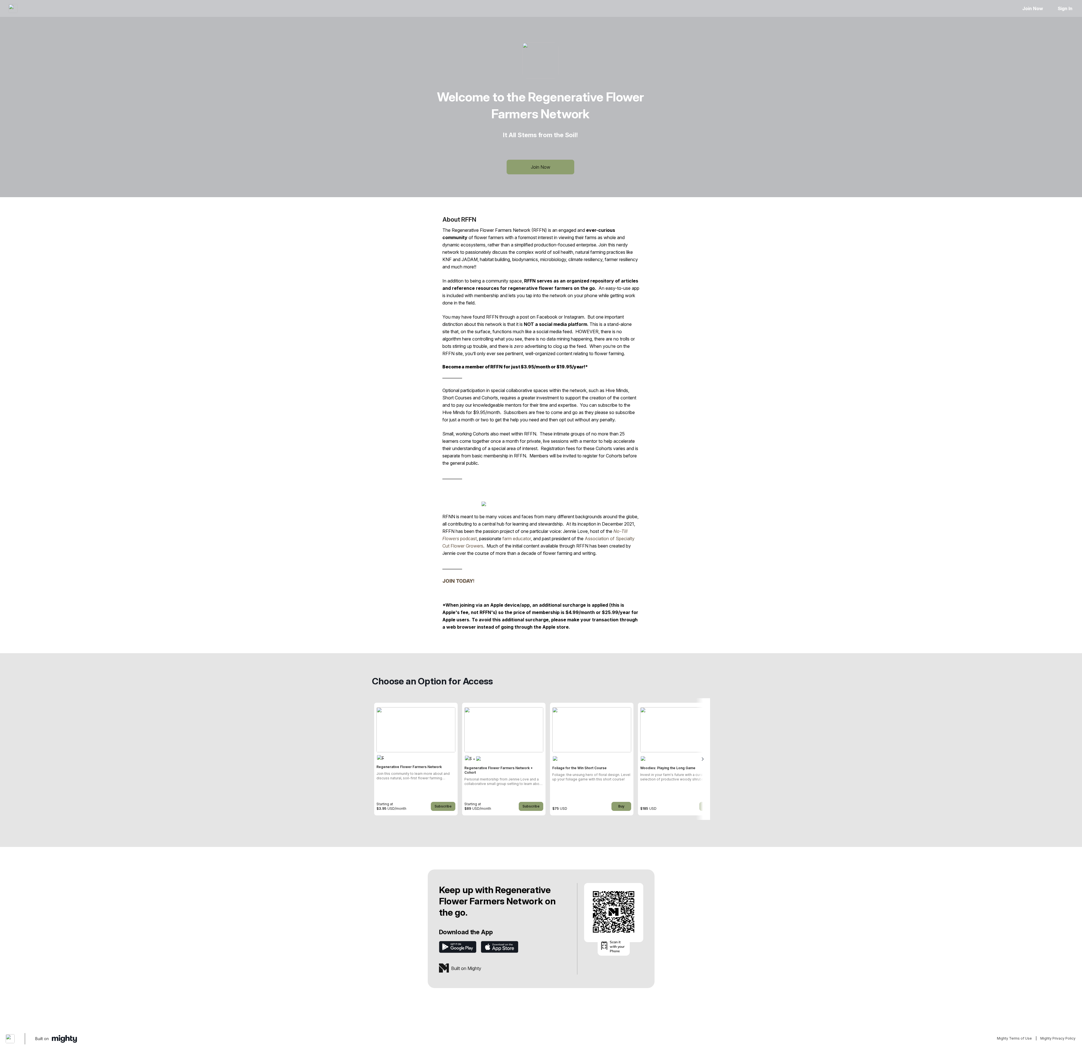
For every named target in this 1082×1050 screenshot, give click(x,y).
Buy (621, 806)
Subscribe (443, 806)
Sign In (1065, 8)
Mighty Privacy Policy (1058, 1038)
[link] (415, 759)
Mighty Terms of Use (1014, 1038)
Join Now (1032, 8)
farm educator (516, 538)
